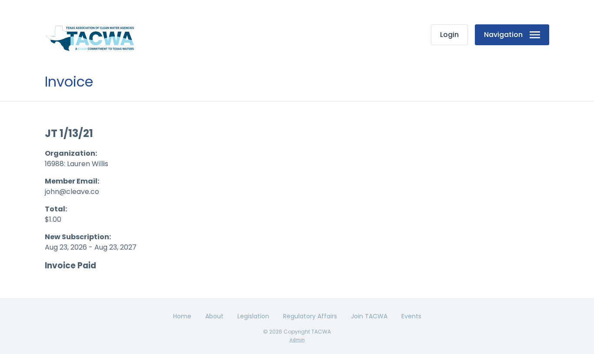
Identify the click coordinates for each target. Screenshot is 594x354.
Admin (297, 340)
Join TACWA (369, 316)
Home (182, 316)
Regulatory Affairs (310, 316)
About (214, 316)
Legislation (253, 316)
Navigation (503, 35)
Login (449, 35)
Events (411, 316)
